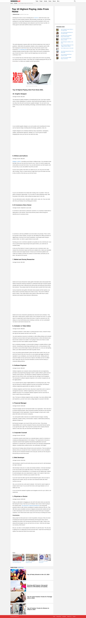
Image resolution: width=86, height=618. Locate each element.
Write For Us (69, 616)
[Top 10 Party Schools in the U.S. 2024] (18, 574)
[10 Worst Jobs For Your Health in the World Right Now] (19, 557)
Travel (37, 1)
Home (54, 616)
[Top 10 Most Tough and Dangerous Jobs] (32, 557)
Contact (74, 616)
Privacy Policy (59, 616)
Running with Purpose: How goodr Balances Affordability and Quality (37, 586)
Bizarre (54, 1)
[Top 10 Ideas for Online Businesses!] (45, 557)
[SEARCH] (74, 1)
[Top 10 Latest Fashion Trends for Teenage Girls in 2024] (18, 597)
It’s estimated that (22, 49)
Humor (50, 1)
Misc (58, 1)
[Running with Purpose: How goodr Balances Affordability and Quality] (18, 586)
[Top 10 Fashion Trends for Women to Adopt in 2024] (18, 609)
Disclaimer (64, 616)
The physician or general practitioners (30, 505)
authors (19, 161)
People (41, 1)
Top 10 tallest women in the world (67, 48)
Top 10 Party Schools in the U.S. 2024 (38, 574)
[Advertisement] (32, 35)
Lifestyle (20, 567)
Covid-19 (36, 17)
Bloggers (15, 161)
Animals (45, 1)
